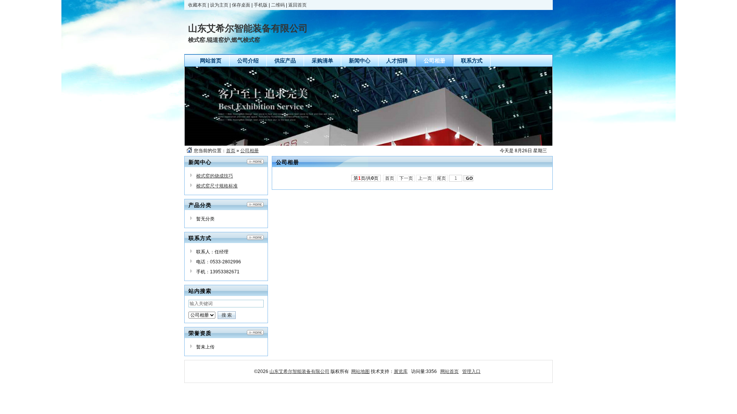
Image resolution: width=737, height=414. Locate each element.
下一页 (406, 178)
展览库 (401, 371)
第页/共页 (366, 178)
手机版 (261, 5)
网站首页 (449, 371)
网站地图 (360, 371)
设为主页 (219, 5)
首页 (230, 150)
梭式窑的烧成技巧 (214, 176)
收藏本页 (197, 5)
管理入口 (471, 371)
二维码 (278, 5)
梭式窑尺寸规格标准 (217, 186)
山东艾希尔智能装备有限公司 (299, 371)
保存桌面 (241, 5)
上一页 (425, 178)
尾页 (441, 178)
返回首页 (297, 5)
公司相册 (249, 150)
